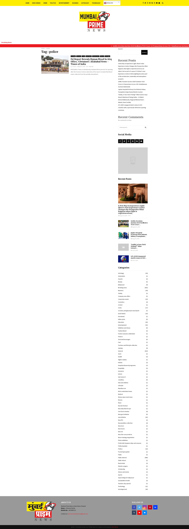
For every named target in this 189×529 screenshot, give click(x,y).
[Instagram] (148, 3)
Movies (120, 400)
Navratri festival (122, 406)
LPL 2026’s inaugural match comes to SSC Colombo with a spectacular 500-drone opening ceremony (132, 107)
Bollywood (121, 285)
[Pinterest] (150, 3)
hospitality (121, 368)
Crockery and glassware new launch (128, 311)
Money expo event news (125, 397)
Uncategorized (122, 489)
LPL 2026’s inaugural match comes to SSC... (138, 257)
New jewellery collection (125, 423)
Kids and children (123, 383)
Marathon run (122, 388)
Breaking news (122, 288)
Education (121, 322)
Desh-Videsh (36, 3)
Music (119, 403)
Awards (120, 279)
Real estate (121, 463)
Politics (53, 3)
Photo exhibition (123, 440)
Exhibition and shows (124, 328)
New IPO (120, 420)
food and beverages (124, 339)
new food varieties (123, 411)
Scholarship (121, 469)
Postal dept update (124, 452)
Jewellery (121, 380)
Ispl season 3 (122, 377)
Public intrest (122, 460)
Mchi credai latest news (125, 391)
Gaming (120, 348)
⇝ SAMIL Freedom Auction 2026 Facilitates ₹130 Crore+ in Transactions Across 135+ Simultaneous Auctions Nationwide (144, 46)
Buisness (75, 3)
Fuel (119, 342)
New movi (121, 426)
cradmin (74, 66)
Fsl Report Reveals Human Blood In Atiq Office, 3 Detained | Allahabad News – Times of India (91, 61)
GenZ (119, 354)
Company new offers (124, 296)
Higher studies (122, 360)
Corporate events (123, 299)
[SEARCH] (145, 127)
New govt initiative (123, 414)
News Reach (115, 527)
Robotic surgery (123, 466)
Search (120, 49)
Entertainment (64, 3)
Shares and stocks (123, 472)
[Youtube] (157, 3)
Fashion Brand (122, 331)
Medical (120, 394)
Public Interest (122, 457)
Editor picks (121, 319)
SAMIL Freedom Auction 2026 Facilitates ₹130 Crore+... (139, 222)
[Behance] (152, 3)
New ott (120, 431)
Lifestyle (120, 385)
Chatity (120, 293)
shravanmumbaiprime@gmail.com (78, 514)
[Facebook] (144, 3)
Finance (120, 336)
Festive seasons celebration (126, 334)
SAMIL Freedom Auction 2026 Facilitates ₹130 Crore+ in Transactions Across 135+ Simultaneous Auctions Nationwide (132, 84)
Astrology (85, 3)
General (120, 351)
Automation (121, 276)
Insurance (121, 371)
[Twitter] (146, 3)
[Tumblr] (155, 3)
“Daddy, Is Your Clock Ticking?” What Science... (138, 246)
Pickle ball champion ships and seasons (129, 443)
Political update (122, 446)
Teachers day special (124, 483)
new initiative (122, 417)
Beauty (120, 282)
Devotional (121, 316)
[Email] (159, 3)
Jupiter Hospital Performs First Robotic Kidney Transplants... (139, 234)
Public (120, 455)
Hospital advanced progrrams (127, 365)
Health (120, 357)
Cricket (120, 305)
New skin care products (125, 434)
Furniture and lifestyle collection (127, 345)
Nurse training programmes (126, 437)
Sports (120, 475)
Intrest (120, 374)
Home (27, 3)
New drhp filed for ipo (124, 409)
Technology (96, 3)
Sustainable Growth (124, 480)
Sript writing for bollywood (126, 478)
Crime (45, 3)
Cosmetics (121, 302)
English (109, 3)
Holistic (120, 362)
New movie (121, 429)
